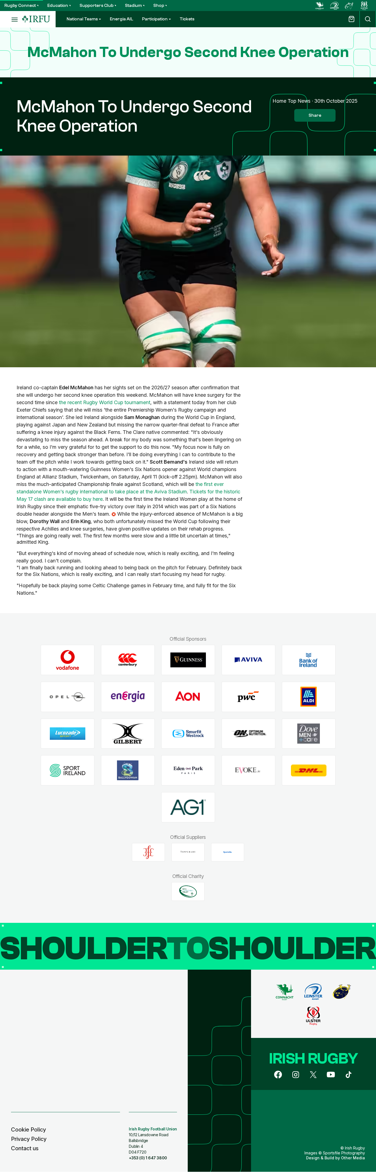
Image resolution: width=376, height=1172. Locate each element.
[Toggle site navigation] (11, 19)
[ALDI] (308, 697)
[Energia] (128, 697)
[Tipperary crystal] (188, 852)
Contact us (25, 1148)
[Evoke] (248, 770)
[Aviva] (248, 660)
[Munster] (349, 5)
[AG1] (188, 807)
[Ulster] (364, 5)
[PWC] (248, 697)
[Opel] (67, 697)
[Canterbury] (128, 660)
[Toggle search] (367, 19)
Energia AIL (121, 19)
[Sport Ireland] (67, 770)
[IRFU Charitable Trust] (188, 891)
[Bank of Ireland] (308, 660)
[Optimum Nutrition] (248, 734)
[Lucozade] (67, 734)
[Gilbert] (128, 734)
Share (315, 115)
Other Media (353, 1157)
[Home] (36, 19)
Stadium (133, 5)
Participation (155, 19)
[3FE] (148, 852)
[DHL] (308, 770)
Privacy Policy (29, 1139)
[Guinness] (188, 660)
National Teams (82, 19)
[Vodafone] (67, 660)
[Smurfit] (188, 734)
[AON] (188, 697)
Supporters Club (96, 5)
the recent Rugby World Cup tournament (104, 402)
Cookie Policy (28, 1129)
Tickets (187, 19)
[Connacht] (319, 5)
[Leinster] (334, 5)
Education (57, 5)
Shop (158, 5)
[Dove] (308, 734)
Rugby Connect (20, 5)
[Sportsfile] (227, 852)
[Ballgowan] (128, 770)
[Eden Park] (188, 770)
